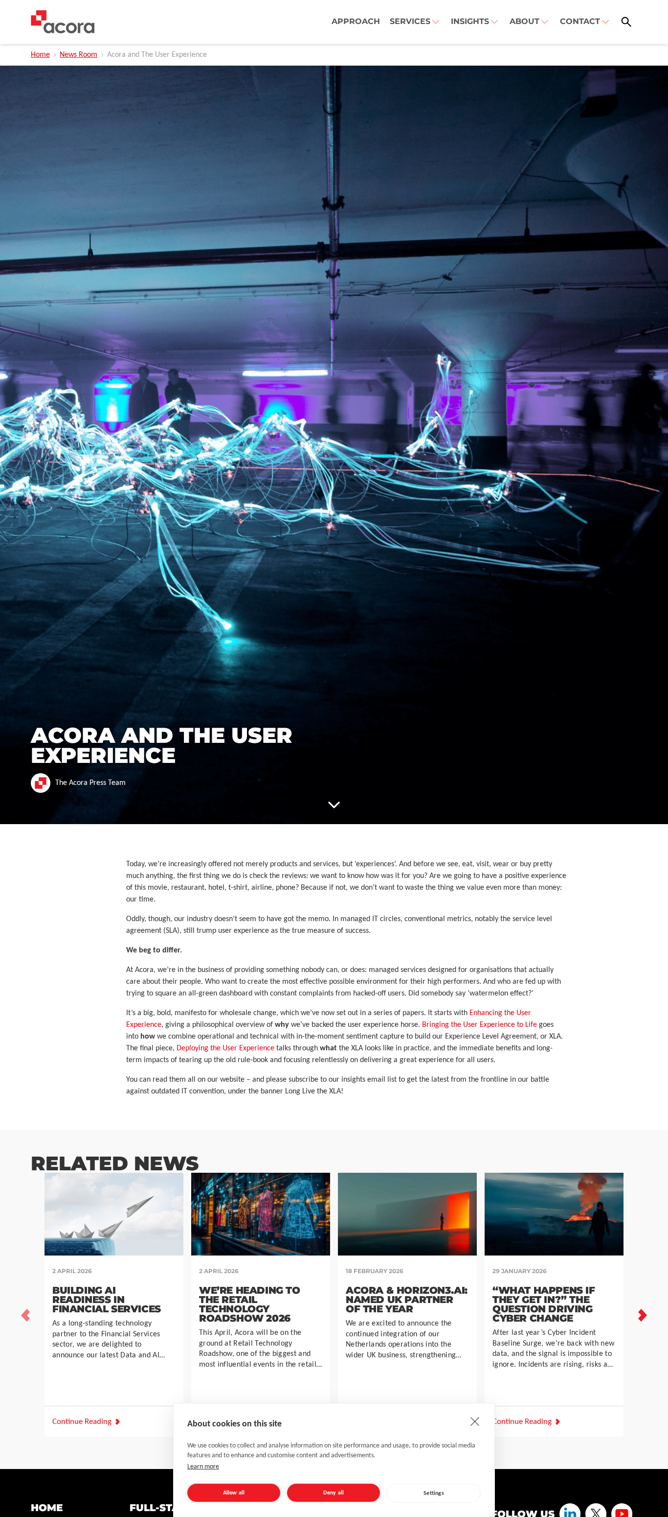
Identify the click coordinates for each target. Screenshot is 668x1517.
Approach (356, 21)
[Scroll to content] (334, 804)
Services (410, 21)
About (524, 21)
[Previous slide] (25, 1315)
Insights (470, 21)
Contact (580, 21)
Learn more (203, 1466)
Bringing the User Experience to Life (479, 1025)
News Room (78, 55)
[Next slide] (642, 1315)
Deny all (333, 1493)
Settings (433, 1493)
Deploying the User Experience (225, 1048)
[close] (475, 1421)
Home (40, 55)
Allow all (234, 1493)
